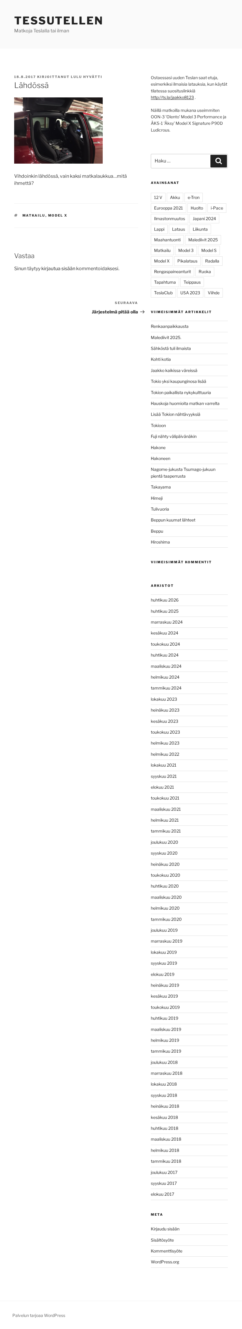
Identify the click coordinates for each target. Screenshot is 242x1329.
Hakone (158, 447)
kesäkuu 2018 (164, 1117)
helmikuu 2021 (165, 820)
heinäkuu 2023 (165, 709)
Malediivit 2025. (166, 337)
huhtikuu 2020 (165, 885)
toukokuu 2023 (165, 732)
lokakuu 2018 (164, 1084)
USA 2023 (190, 292)
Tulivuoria (160, 508)
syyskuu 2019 (164, 963)
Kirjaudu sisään (165, 1228)
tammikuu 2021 (166, 830)
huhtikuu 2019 (164, 1018)
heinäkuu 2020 (165, 864)
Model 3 (186, 250)
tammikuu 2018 (166, 1161)
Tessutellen (58, 20)
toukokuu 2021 (165, 797)
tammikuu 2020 (166, 919)
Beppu (157, 531)
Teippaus (192, 282)
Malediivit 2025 (203, 239)
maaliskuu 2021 (166, 809)
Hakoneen (160, 458)
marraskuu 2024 (167, 621)
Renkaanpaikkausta (170, 326)
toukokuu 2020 (165, 875)
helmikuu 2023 (165, 742)
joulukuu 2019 (164, 930)
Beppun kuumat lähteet (173, 519)
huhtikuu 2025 (165, 611)
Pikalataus (187, 260)
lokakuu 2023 (164, 699)
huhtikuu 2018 (164, 1128)
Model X (58, 215)
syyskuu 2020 (164, 852)
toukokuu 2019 (165, 1007)
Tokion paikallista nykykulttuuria (181, 392)
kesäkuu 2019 (164, 996)
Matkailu (33, 215)
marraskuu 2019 (166, 940)
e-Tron (194, 197)
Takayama (161, 486)
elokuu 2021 (162, 787)
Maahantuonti (167, 239)
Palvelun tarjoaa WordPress (38, 1315)
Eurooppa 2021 (168, 207)
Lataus (178, 229)
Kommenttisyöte (166, 1250)
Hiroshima (160, 541)
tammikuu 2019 (166, 1051)
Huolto (197, 207)
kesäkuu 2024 (164, 632)
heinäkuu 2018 (165, 1106)
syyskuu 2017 (164, 1183)
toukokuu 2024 (165, 644)
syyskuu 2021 (164, 776)
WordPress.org (165, 1261)
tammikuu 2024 (166, 687)
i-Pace (217, 207)
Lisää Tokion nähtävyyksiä (175, 414)
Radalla (212, 260)
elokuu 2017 (162, 1194)
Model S (209, 250)
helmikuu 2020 (165, 908)
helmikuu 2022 (165, 754)
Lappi (159, 229)
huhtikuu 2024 (165, 654)
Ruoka (205, 271)
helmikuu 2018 (165, 1150)
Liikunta (200, 229)
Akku (175, 197)
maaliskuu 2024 (166, 666)
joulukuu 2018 (164, 1062)
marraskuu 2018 (166, 1073)
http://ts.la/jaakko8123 (172, 97)
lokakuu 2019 (164, 952)
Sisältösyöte (162, 1239)
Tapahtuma (165, 282)
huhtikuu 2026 (165, 599)
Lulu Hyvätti (86, 77)
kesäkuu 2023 (164, 721)
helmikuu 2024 (165, 677)
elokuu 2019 (162, 974)
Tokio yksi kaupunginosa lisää (178, 381)
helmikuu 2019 (165, 1040)
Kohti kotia (161, 359)
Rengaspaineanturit (172, 271)
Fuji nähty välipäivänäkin (174, 436)
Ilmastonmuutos (169, 218)
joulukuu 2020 (164, 842)
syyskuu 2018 (164, 1095)
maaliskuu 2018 (166, 1139)
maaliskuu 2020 (166, 897)
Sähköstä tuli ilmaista (171, 348)
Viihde (214, 292)
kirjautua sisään (58, 268)
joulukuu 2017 (164, 1172)
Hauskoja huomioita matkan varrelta (185, 403)
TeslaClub (163, 292)
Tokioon (158, 425)
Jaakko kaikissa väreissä (174, 370)
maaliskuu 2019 (166, 1029)
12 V (158, 197)
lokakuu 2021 (163, 765)
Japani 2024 (204, 218)
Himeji (157, 498)
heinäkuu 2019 (165, 985)
